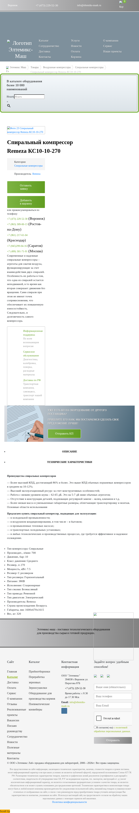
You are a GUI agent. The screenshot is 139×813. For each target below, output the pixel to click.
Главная (12, 671)
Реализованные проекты (15, 712)
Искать (10, 96)
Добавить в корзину (26, 202)
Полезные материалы (13, 750)
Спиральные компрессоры (28, 165)
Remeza (36, 174)
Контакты (45, 56)
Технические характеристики (69, 462)
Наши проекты (112, 51)
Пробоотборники (39, 671)
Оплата (75, 51)
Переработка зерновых (37, 679)
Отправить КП (64, 433)
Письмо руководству (14, 728)
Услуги (75, 40)
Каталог (12, 676)
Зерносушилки (38, 687)
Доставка (44, 51)
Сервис (107, 46)
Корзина (76, 56)
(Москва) (25, 251)
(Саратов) (25, 246)
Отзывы (12, 704)
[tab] (69, 451)
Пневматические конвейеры (39, 707)
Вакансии (13, 720)
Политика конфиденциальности (69, 802)
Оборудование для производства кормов (42, 696)
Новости (76, 46)
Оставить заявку (25, 187)
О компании (110, 40)
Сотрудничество (49, 46)
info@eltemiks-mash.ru (88, 5)
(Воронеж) (26, 218)
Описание (69, 451)
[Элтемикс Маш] (20, 49)
